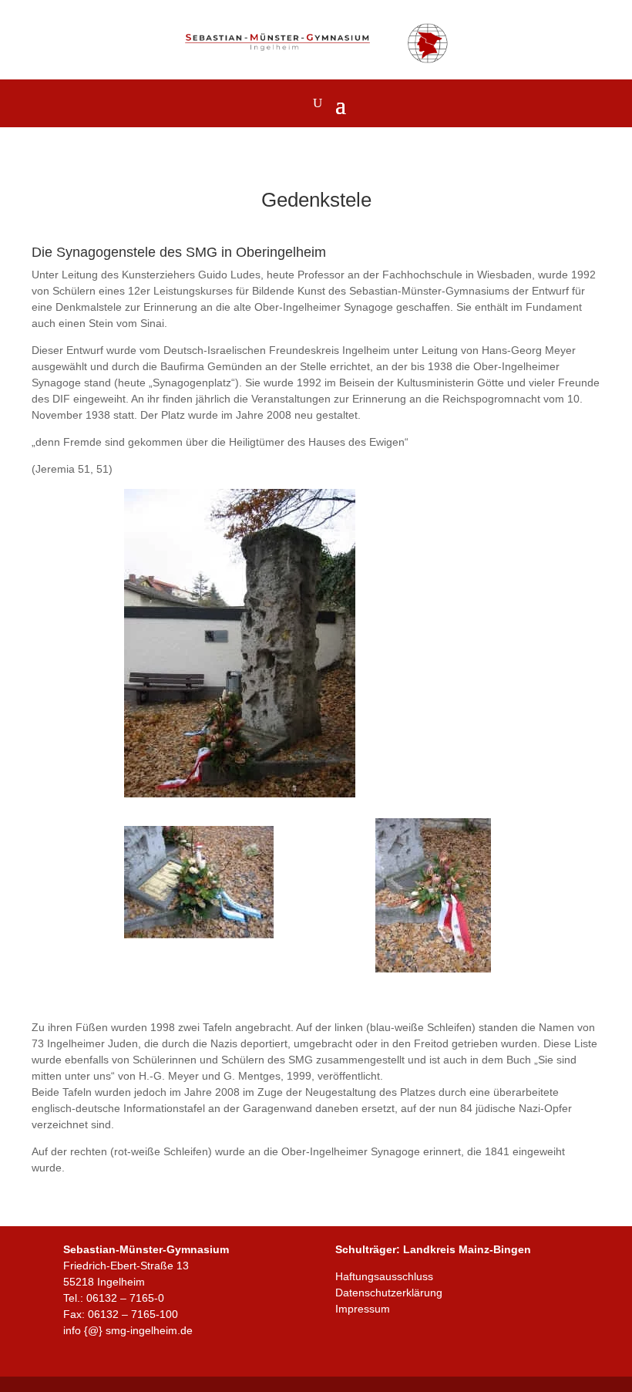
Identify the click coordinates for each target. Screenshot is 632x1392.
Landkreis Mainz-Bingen (467, 1249)
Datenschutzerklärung (388, 1292)
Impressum (362, 1309)
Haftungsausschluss (384, 1276)
